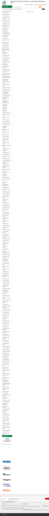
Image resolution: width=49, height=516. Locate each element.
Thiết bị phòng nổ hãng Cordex (6, 428)
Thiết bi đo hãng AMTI (6, 191)
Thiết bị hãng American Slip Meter (6, 338)
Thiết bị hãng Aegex (6, 325)
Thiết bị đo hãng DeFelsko (5, 302)
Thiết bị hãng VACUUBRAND (5, 30)
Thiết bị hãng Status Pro (6, 205)
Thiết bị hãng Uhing (6, 359)
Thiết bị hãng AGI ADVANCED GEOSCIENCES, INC (6, 101)
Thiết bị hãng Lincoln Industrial (6, 389)
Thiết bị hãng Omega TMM (6, 264)
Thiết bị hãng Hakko (6, 353)
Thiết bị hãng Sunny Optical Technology (6, 43)
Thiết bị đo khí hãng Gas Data (7, 115)
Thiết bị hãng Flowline (6, 213)
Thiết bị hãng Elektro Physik (6, 344)
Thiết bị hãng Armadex (6, 321)
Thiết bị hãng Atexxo (6, 320)
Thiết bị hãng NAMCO (6, 308)
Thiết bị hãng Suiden (6, 362)
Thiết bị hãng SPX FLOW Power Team (7, 395)
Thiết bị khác (5, 433)
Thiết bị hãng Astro (6, 12)
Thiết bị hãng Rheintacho (6, 288)
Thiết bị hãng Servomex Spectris (6, 190)
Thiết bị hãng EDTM (6, 280)
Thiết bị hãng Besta (6, 315)
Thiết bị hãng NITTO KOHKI (6, 267)
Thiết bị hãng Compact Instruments (6, 329)
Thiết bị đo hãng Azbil (6, 351)
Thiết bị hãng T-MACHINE (5, 175)
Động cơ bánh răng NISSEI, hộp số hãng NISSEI (6, 49)
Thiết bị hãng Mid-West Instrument (6, 172)
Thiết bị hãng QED (6, 138)
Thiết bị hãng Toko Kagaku (5, 221)
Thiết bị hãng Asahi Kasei (7, 95)
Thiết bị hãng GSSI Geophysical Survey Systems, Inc (6, 98)
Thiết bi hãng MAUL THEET (6, 197)
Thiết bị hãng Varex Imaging (6, 398)
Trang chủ (4, 9)
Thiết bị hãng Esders (6, 278)
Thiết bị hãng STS (5, 223)
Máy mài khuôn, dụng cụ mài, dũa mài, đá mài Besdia (7, 384)
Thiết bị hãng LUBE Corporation (6, 269)
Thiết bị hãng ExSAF (6, 312)
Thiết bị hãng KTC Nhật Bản (6, 40)
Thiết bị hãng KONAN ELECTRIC (6, 18)
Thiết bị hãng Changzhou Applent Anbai (7, 252)
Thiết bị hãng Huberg (6, 136)
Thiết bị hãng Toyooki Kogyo (6, 421)
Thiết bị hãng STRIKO (6, 400)
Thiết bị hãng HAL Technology (5, 150)
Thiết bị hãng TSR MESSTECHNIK (5, 259)
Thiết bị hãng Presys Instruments (6, 71)
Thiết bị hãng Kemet (6, 152)
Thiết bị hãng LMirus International (6, 219)
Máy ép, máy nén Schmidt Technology (6, 381)
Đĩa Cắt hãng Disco (6, 38)
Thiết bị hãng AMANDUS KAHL (7, 170)
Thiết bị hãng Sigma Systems (6, 227)
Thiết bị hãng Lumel (6, 240)
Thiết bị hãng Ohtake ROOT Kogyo (6, 26)
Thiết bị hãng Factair (6, 187)
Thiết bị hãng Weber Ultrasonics (6, 407)
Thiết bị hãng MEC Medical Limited (6, 185)
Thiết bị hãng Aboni (6, 134)
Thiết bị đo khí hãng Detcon (6, 118)
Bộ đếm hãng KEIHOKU (6, 90)
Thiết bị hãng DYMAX (6, 55)
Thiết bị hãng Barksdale (6, 160)
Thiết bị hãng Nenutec (6, 425)
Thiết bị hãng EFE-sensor (6, 250)
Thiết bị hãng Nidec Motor (6, 210)
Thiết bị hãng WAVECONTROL (5, 64)
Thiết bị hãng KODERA (6, 430)
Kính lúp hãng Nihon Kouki (6, 133)
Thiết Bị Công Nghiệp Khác (10, 9)
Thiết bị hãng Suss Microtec (6, 375)
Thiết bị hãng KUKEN (6, 273)
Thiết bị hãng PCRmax (6, 121)
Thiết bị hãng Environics (6, 62)
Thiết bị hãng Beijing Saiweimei (6, 82)
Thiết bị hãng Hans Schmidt (6, 286)
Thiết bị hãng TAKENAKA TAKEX (7, 146)
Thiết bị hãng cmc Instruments (5, 53)
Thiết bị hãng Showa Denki (6, 365)
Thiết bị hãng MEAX (6, 202)
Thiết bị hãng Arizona (6, 323)
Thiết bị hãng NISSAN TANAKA (6, 167)
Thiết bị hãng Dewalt (6, 391)
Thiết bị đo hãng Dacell (6, 295)
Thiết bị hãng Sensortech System (7, 156)
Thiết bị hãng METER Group (6, 85)
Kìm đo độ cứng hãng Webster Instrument (6, 74)
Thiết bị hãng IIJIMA (6, 164)
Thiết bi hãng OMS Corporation (6, 200)
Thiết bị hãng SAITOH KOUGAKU (6, 257)
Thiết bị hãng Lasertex (6, 204)
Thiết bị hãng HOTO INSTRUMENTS (6, 291)
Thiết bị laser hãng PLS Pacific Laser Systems (6, 423)
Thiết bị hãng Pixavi (6, 368)
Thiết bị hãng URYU (6, 60)
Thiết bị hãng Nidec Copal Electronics (6, 93)
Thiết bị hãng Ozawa (6, 415)
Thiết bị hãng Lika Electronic (5, 244)
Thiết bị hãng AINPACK (6, 58)
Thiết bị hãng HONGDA (6, 254)
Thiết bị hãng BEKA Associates (6, 318)
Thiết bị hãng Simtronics (6, 123)
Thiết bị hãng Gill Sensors (5, 247)
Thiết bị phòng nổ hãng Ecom (6, 371)
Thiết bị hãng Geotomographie (5, 105)
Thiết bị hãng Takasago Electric (6, 298)
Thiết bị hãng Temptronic (6, 225)
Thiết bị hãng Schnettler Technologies (6, 307)
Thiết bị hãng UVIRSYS (6, 112)
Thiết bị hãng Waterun (6, 14)
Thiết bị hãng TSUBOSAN (5, 127)
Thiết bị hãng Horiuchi (6, 413)
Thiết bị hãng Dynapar (6, 158)
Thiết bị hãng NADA (6, 340)
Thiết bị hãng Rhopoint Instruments (6, 332)
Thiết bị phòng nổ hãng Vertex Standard (6, 355)
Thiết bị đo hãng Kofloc (6, 349)
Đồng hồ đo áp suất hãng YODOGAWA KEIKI (7, 77)
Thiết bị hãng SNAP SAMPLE (6, 140)
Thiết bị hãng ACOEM (6, 154)
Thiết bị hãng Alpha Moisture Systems (6, 80)
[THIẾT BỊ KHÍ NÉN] (7, 438)
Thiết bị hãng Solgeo (6, 282)
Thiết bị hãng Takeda (6, 418)
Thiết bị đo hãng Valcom (6, 346)
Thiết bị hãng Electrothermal (5, 404)
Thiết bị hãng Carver (6, 28)
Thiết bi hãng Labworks (6, 195)
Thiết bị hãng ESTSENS (6, 87)
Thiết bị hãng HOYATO (6, 148)
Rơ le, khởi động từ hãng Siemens (6, 36)
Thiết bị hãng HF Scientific (5, 182)
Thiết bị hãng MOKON (6, 20)
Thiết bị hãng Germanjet (6, 238)
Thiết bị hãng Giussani (6, 271)
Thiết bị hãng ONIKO (6, 261)
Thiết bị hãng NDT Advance (5, 293)
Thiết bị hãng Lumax (6, 386)
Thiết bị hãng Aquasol (6, 334)
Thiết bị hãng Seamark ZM (6, 180)
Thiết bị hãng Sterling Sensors (6, 143)
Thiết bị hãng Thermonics (7, 229)
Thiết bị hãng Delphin (6, 207)
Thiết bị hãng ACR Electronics (5, 411)
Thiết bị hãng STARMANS (5, 110)
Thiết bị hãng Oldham (6, 119)
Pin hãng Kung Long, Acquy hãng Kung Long (6, 33)
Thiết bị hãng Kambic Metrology (6, 130)
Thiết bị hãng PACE (6, 45)
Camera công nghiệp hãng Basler (6, 378)
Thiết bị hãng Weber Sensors (6, 67)
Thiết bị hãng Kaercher (6, 373)
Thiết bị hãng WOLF (6, 304)
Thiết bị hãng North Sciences (6, 232)
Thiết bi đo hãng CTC (6, 193)
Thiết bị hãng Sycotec (6, 22)
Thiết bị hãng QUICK (6, 47)
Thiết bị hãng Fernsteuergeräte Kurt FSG (6, 276)
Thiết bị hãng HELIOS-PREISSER (6, 163)
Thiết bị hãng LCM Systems (5, 216)
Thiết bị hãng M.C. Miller (6, 310)
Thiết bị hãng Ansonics (6, 335)
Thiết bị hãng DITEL (6, 234)
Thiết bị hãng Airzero (6, 357)
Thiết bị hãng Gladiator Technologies (6, 236)
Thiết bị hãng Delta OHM (6, 69)
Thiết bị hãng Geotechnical (5, 108)
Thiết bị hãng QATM (6, 177)
